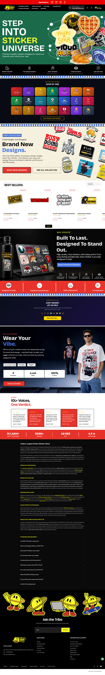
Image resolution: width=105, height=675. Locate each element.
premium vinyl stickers (27, 468)
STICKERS (90, 184)
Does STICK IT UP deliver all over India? (30, 550)
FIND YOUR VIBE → (52, 318)
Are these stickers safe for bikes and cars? (30, 560)
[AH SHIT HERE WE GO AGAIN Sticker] (64, 208)
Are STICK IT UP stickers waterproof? (29, 541)
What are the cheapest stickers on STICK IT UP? (31, 546)
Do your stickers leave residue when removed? (31, 579)
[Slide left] (54, 226)
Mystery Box (43, 500)
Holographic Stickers (59, 495)
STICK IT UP (93, 671)
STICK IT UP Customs (69, 508)
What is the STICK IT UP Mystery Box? (29, 574)
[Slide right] (58, 226)
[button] (23, 6)
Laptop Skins (26, 499)
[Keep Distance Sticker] (88, 208)
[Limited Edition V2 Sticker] (14, 208)
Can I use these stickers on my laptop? (29, 555)
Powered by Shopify (98, 671)
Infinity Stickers (48, 499)
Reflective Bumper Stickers (45, 497)
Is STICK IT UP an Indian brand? (28, 584)
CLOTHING (98, 184)
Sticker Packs (72, 499)
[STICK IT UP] (19, 642)
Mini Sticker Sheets (65, 497)
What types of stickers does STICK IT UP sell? (31, 565)
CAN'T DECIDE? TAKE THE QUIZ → (52, 118)
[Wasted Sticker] (39, 208)
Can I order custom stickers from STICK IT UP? (31, 569)
